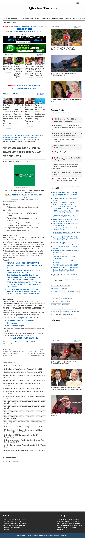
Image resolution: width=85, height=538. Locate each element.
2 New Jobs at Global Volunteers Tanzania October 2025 (23, 369)
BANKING (6, 137)
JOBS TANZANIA (32, 137)
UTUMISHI (54, 314)
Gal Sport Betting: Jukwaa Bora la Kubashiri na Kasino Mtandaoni (63, 271)
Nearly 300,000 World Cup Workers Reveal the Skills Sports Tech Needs (64, 203)
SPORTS (38, 18)
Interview (67, 295)
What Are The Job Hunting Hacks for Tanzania (67, 140)
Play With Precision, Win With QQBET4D (64, 147)
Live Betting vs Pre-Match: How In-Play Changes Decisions (67, 159)
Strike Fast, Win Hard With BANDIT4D (65, 267)
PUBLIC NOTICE (68, 308)
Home (7, 18)
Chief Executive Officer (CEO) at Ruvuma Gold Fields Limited (65, 120)
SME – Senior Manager (15, 326)
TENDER (55, 18)
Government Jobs (57, 288)
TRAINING (73, 311)
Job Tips (53, 301)
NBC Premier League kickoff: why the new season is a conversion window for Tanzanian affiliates (65, 194)
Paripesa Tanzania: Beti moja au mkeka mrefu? (67, 173)
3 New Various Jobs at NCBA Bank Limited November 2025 (24, 450)
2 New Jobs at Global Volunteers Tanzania (18, 366)
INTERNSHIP (54, 295)
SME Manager (12, 323)
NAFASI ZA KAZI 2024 (18, 139)
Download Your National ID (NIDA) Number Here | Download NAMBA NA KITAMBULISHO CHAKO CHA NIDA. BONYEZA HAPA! (24, 277)
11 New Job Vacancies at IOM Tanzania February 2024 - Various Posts (13, 353)
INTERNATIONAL (70, 291)
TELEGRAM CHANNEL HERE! (24, 88)
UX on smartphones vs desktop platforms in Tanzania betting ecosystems (66, 233)
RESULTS (68, 18)
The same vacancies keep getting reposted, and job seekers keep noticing (66, 243)
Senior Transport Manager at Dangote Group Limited (22, 388)
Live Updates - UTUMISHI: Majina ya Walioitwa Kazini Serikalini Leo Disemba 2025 (66, 127)
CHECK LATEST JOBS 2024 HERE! (24, 338)
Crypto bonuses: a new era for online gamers (65, 247)
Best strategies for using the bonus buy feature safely (66, 251)
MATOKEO (54, 305)
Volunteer (66, 314)
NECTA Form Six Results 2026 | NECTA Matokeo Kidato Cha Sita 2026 (65, 207)
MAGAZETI (64, 301)
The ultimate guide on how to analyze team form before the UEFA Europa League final (65, 256)
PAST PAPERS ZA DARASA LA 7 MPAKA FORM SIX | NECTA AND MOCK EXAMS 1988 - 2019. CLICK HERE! (24, 284)
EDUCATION (77, 18)
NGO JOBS (54, 308)
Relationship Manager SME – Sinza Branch (22, 318)
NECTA (64, 305)
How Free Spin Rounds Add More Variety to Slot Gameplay (66, 224)
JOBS (24, 137)
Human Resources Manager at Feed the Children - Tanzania (24, 380)
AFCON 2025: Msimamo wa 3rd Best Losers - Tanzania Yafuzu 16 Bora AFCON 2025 (65, 166)
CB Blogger (63, 535)
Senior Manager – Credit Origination (20, 320)
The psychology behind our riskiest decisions (66, 153)
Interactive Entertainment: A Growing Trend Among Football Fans (65, 220)
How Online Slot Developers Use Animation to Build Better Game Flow (65, 216)
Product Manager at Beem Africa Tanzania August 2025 (23, 372)
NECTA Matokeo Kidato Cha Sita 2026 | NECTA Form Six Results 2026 (68, 134)
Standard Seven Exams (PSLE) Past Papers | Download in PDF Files (67, 179)
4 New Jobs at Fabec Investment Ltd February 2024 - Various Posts (36, 353)
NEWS (61, 18)
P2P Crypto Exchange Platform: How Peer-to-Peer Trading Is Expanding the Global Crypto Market (65, 238)
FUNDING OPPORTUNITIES (59, 285)
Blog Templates (53, 535)
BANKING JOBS (16, 137)
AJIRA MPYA (46, 18)
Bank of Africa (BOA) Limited (34, 135)
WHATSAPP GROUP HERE (28, 86)
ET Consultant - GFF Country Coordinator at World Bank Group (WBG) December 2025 (23, 431)
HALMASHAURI (55, 291)
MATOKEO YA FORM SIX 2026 (23, 26)
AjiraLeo (32, 535)
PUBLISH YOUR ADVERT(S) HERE (22, 18)
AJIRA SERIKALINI (10, 23)
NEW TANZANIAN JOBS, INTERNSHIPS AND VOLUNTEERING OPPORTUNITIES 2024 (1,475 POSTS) (24, 265)
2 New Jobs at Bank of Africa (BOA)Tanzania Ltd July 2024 (24, 427)
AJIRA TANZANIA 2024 (16, 135)
